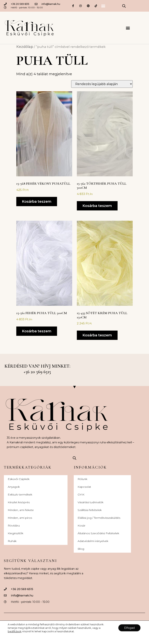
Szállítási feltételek (90, 510)
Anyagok (14, 487)
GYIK (81, 494)
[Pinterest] (88, 5)
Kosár (81, 525)
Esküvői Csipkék (18, 479)
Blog (81, 549)
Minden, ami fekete (21, 510)
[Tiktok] (96, 5)
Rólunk (82, 479)
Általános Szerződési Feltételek (98, 533)
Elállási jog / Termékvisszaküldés (99, 518)
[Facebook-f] (73, 5)
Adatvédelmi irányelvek (93, 541)
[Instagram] (80, 5)
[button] (103, 6)
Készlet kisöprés (19, 502)
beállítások (15, 631)
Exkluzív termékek (20, 494)
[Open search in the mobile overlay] (124, 6)
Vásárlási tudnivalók (90, 502)
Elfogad (129, 628)
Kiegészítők (15, 533)
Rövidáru (14, 525)
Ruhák (12, 541)
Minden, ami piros (20, 518)
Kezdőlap (24, 47)
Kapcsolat (84, 487)
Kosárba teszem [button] (36, 201)
